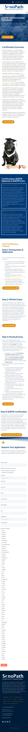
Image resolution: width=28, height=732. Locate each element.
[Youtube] (3, 722)
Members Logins (19, 2)
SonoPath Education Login (17, 701)
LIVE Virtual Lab (14, 75)
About (11, 697)
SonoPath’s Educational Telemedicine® (12, 81)
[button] (13, 2)
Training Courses (18, 697)
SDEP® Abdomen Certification (10, 185)
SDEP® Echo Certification (9, 211)
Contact (15, 699)
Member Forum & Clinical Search (10, 703)
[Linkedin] (7, 722)
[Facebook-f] (5, 722)
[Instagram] (9, 722)
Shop (10, 699)
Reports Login (6, 701)
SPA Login (20, 699)
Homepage (5, 697)
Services (5, 699)
